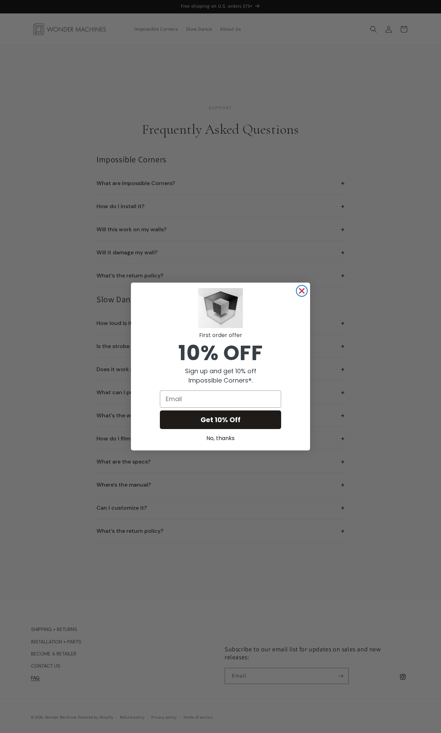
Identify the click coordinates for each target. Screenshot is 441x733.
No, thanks (220, 438)
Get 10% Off (220, 420)
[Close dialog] (301, 290)
